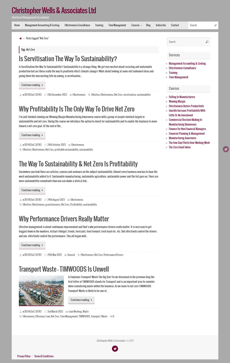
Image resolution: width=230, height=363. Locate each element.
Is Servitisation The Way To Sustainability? (68, 58)
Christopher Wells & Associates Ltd (54, 11)
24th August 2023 (56, 199)
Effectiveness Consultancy (182, 68)
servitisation (129, 94)
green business (52, 204)
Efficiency (40, 316)
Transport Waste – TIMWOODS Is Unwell (64, 269)
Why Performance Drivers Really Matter (64, 219)
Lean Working (75, 311)
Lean (48, 316)
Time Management (69, 316)
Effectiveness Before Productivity (186, 106)
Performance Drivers (113, 254)
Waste (86, 311)
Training (173, 72)
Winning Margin (177, 101)
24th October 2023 (56, 144)
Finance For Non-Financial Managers (187, 129)
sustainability (144, 94)
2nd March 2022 (55, 311)
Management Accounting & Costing (187, 63)
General (71, 254)
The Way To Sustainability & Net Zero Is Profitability (78, 164)
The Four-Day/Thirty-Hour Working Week (189, 142)
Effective (95, 94)
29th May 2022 (54, 254)
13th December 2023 (57, 94)
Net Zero (118, 94)
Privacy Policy (24, 356)
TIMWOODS (84, 316)
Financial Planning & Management (187, 133)
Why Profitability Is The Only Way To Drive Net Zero (77, 109)
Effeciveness (28, 316)
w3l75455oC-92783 (32, 94)
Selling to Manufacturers (182, 97)
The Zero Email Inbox (179, 147)
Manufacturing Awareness (182, 138)
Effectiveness (79, 94)
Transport (95, 316)
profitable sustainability (66, 149)
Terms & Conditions (44, 356)
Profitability (76, 204)
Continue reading (31, 85)
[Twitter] (226, 149)
